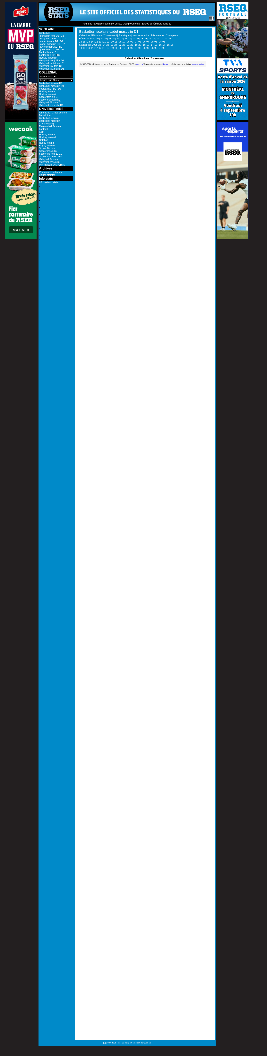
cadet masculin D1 (49, 44)
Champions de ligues (50, 172)
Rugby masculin (47, 145)
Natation (43, 140)
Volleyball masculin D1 (51, 105)
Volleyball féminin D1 (50, 102)
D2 (62, 35)
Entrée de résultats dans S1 (156, 23)
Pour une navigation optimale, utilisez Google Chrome (111, 23)
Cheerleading (46, 123)
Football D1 (45, 88)
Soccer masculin (48, 151)
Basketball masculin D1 (51, 86)
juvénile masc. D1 (49, 49)
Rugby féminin (47, 142)
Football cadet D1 (48, 52)
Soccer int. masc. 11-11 (51, 156)
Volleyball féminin (48, 159)
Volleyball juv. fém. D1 (50, 66)
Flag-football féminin (50, 126)
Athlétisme (44, 112)
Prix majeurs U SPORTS (52, 164)
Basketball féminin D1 (50, 83)
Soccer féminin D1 (49, 97)
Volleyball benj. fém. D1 (51, 60)
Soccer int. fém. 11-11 (50, 153)
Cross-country (59, 112)
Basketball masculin (49, 121)
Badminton (45, 115)
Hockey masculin (48, 57)
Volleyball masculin (49, 162)
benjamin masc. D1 (50, 38)
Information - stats (48, 182)
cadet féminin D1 (48, 41)
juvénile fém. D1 (48, 46)
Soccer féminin (47, 148)
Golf (41, 132)
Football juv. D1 (47, 55)
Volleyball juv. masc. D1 (51, 68)
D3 (59, 88)
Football (43, 129)
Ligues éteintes (47, 175)
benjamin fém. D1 (49, 35)
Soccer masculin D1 (49, 99)
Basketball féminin (49, 118)
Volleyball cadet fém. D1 (52, 63)
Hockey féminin (47, 91)
